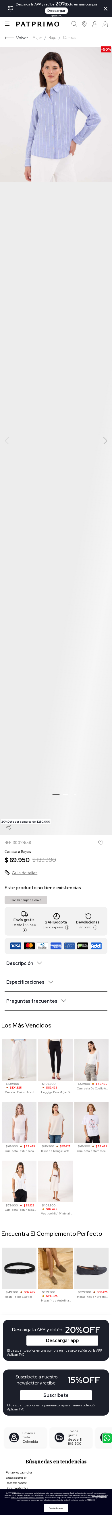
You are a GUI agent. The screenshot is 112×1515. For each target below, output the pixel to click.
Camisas (69, 37)
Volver (22, 37)
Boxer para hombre (17, 1488)
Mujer (37, 37)
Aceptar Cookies (56, 1508)
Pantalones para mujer (19, 1472)
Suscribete (56, 1395)
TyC (21, 1409)
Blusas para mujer (16, 1478)
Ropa (53, 37)
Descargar (56, 10)
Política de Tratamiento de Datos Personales (27, 1498)
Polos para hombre (16, 1483)
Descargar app (62, 1341)
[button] (85, 24)
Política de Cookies (99, 1495)
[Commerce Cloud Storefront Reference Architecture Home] (37, 24)
